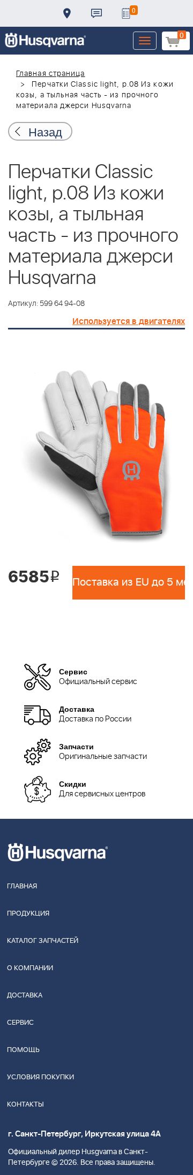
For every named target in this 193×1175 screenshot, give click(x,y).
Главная (22, 886)
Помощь (23, 1050)
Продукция (28, 914)
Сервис (20, 1023)
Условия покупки (40, 1077)
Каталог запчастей (42, 941)
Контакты (96, 13)
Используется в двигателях (128, 321)
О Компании (30, 968)
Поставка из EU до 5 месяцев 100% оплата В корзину (128, 582)
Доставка (67, 13)
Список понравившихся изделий (126, 13)
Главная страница (50, 73)
